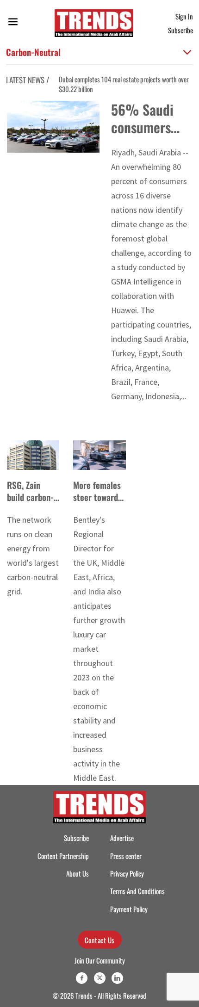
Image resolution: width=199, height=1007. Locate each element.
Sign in (184, 16)
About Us (77, 873)
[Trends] (94, 23)
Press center (126, 856)
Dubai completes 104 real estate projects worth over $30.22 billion (121, 84)
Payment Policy (129, 909)
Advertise (122, 838)
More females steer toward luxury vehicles (99, 497)
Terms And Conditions (137, 891)
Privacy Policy (127, 873)
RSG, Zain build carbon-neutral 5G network (30, 503)
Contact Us (100, 940)
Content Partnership (63, 856)
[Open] (13, 23)
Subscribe (180, 30)
